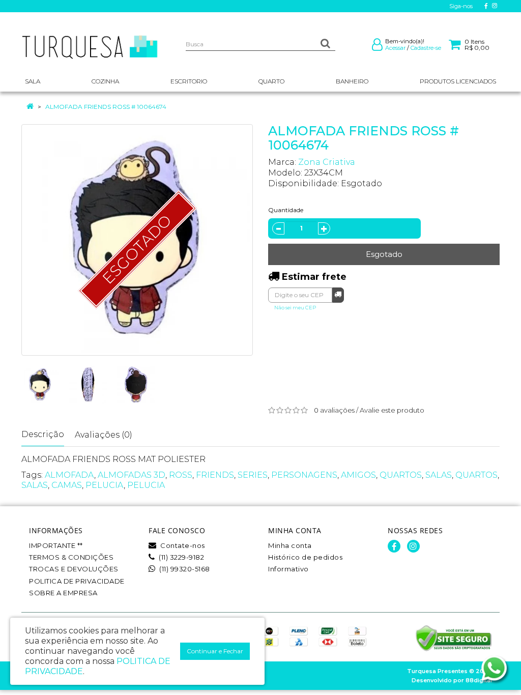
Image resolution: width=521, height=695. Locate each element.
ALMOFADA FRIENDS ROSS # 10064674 (105, 106)
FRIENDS (215, 475)
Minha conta (290, 545)
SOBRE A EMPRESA (63, 593)
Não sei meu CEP (295, 307)
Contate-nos (182, 545)
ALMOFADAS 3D (131, 475)
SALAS (438, 475)
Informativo (288, 569)
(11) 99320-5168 (184, 569)
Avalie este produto (392, 410)
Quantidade (285, 210)
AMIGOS (358, 475)
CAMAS (66, 485)
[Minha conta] (377, 46)
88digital (479, 680)
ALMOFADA (69, 475)
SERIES (253, 475)
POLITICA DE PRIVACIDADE (77, 581)
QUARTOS (401, 475)
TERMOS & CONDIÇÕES (71, 557)
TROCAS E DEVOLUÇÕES (74, 569)
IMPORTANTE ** (56, 545)
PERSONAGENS (304, 475)
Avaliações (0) (103, 435)
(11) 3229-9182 (180, 557)
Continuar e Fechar (215, 651)
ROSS (180, 475)
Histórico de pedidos (305, 557)
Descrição (42, 434)
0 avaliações (334, 410)
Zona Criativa (326, 162)
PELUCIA (104, 485)
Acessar (395, 47)
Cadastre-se (426, 47)
